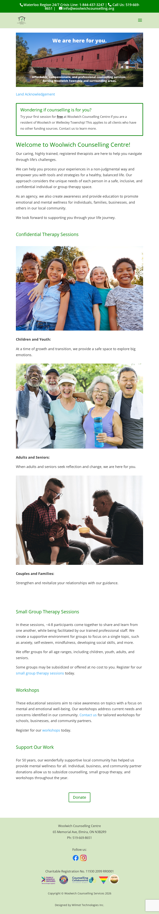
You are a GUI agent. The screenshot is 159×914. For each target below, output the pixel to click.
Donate (79, 797)
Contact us (88, 715)
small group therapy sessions (40, 673)
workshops (51, 730)
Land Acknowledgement (35, 94)
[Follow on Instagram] (83, 858)
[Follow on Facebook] (76, 858)
